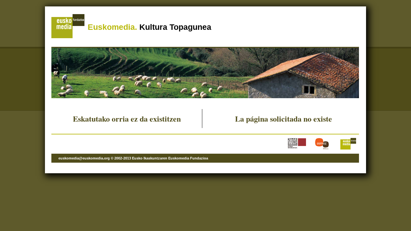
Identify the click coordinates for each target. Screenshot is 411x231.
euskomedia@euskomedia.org (84, 158)
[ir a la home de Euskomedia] (67, 37)
